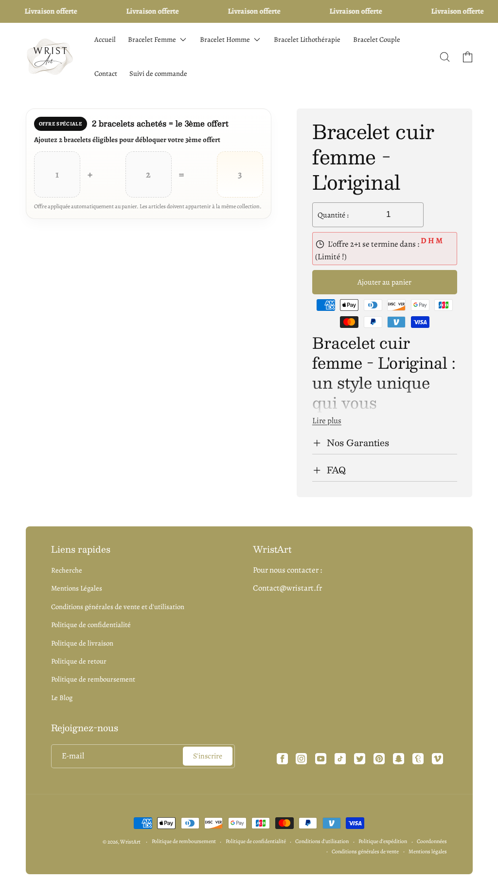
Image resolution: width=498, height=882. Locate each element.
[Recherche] (445, 57)
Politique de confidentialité (91, 625)
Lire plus (326, 420)
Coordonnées (432, 841)
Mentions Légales (76, 588)
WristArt (130, 842)
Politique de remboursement (93, 679)
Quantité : (333, 215)
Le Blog (61, 697)
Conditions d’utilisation (322, 841)
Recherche (66, 570)
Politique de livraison (82, 643)
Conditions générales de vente (365, 851)
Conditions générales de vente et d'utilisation (117, 607)
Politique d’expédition (382, 841)
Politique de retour (79, 661)
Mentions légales (428, 851)
